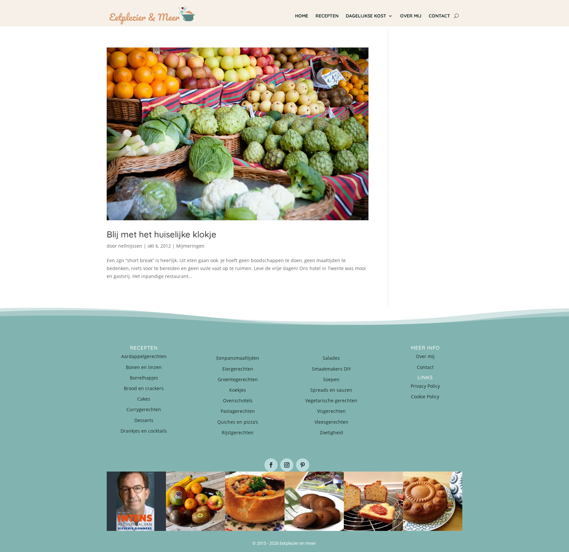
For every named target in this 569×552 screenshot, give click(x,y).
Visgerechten (331, 411)
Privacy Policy (425, 386)
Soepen (331, 379)
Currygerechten (143, 409)
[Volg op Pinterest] (302, 465)
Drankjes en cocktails (144, 431)
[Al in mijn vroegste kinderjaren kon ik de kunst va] (432, 501)
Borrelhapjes (144, 378)
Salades (331, 358)
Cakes (143, 399)
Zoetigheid (331, 432)
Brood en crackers (144, 388)
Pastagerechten (238, 411)
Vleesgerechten (331, 422)
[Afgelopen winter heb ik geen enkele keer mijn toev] (254, 501)
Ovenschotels (238, 400)
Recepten (327, 16)
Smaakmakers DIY (331, 369)
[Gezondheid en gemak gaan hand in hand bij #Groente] (195, 501)
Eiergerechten (237, 369)
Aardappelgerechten (144, 356)
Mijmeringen (190, 246)
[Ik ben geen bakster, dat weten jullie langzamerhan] (314, 501)
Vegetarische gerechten (331, 400)
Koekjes (237, 390)
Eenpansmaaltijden (237, 358)
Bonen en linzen (144, 367)
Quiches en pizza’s (237, 422)
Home (301, 16)
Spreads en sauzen (331, 390)
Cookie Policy (425, 396)
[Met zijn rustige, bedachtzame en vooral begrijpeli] (136, 501)
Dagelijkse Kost (366, 16)
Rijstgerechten (238, 432)
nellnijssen (130, 246)
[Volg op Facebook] (271, 465)
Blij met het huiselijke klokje (161, 234)
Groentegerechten (238, 379)
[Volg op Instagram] (286, 465)
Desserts (143, 420)
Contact (439, 16)
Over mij (410, 16)
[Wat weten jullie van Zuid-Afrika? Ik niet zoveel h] (373, 501)
